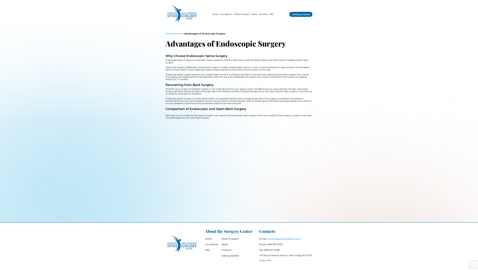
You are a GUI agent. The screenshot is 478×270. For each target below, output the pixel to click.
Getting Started (301, 14)
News (254, 14)
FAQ (271, 14)
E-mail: (280, 238)
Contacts (263, 14)
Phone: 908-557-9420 (271, 244)
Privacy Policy (265, 260)
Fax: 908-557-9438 (269, 250)
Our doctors (226, 14)
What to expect (242, 14)
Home (215, 14)
